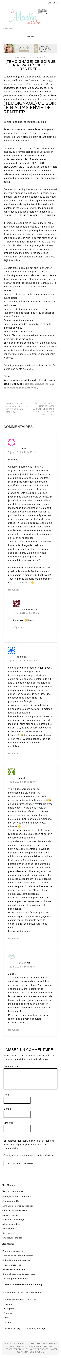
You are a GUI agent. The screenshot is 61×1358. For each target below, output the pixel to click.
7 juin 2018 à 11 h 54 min (22, 660)
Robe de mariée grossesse (16, 1260)
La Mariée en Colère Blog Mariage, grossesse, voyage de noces (30, 17)
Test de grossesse (11, 1265)
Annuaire (22, 1346)
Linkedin (8, 1322)
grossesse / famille (16, 1349)
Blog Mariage (8, 1185)
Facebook (9, 1304)
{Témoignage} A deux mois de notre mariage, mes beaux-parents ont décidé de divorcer (44, 409)
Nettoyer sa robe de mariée (16, 1196)
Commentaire (12, 1066)
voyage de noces (39, 1349)
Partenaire (35, 1346)
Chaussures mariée (12, 1238)
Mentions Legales (47, 1344)
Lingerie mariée (10, 1215)
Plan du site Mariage (12, 1191)
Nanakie (21, 963)
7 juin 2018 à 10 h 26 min (22, 782)
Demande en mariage (13, 1219)
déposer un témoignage (14, 1210)
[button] (30, 36)
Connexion (53, 3)
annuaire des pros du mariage (17, 1206)
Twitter (7, 1318)
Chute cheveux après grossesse (18, 1274)
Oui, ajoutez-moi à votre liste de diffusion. (29, 1155)
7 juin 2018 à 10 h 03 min (22, 966)
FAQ (12, 1346)
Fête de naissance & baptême (17, 1255)
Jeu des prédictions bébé (15, 1278)
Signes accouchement (13, 1269)
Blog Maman (8, 1244)
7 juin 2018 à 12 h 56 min (22, 452)
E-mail (8, 1109)
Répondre (13, 590)
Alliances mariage (11, 1224)
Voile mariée (8, 1228)
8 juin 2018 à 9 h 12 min (26, 613)
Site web (8, 1123)
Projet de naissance (12, 1251)
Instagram (9, 1308)
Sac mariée (8, 1233)
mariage (48, 1346)
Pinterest (8, 1313)
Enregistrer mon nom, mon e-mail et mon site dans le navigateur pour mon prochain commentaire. (29, 1144)
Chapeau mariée (10, 1201)
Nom (7, 1094)
